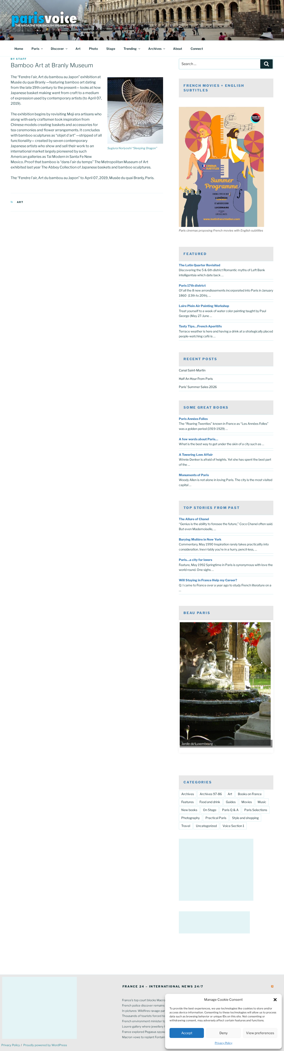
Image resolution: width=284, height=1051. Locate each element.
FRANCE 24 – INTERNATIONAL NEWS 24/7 (162, 986)
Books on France (250, 794)
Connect (197, 48)
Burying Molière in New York (200, 539)
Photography (190, 818)
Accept (186, 1033)
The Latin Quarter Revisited (199, 265)
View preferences (260, 1033)
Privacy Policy (223, 1043)
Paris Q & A (230, 810)
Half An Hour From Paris (196, 379)
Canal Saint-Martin (192, 370)
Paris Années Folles (193, 419)
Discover (57, 48)
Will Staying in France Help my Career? (208, 580)
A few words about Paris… (198, 439)
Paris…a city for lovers (195, 560)
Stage (110, 48)
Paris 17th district (192, 285)
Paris (35, 48)
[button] (275, 999)
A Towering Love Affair (196, 454)
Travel (185, 826)
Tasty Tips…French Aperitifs (200, 326)
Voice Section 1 (233, 826)
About (177, 48)
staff (21, 58)
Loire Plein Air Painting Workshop (204, 306)
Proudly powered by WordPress (45, 1045)
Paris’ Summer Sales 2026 (198, 387)
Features (187, 802)
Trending (130, 48)
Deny (223, 1033)
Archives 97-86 (211, 794)
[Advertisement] (216, 870)
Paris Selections (255, 810)
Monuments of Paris (194, 475)
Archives (155, 48)
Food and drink (209, 802)
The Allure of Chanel (194, 519)
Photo (93, 48)
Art (78, 48)
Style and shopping (245, 818)
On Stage (209, 810)
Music (262, 802)
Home (18, 48)
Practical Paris (215, 818)
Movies (246, 802)
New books (189, 810)
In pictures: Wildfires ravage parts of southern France (158, 1010)
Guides (231, 802)
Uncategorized (206, 826)
